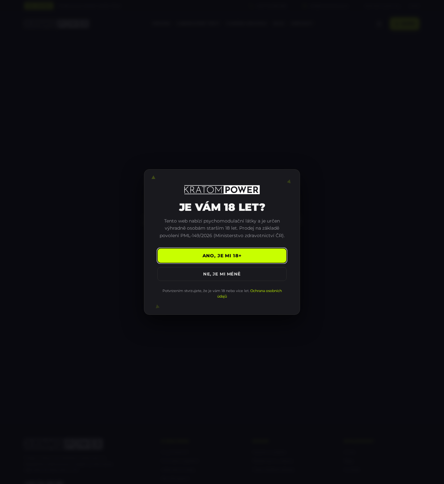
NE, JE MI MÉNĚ (222, 273)
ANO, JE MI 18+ (222, 256)
